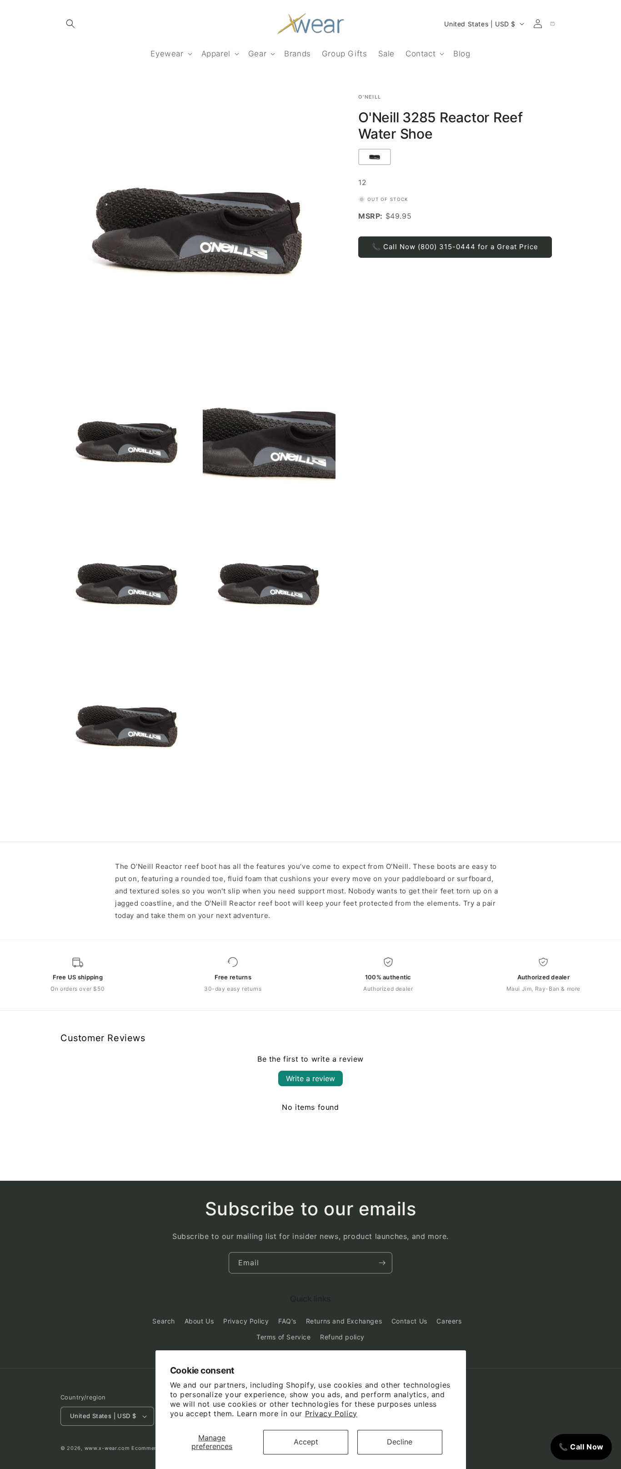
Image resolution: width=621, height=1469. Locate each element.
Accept (306, 1441)
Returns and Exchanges (344, 1321)
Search (163, 1321)
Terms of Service (283, 1337)
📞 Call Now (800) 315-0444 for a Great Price (455, 246)
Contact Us (409, 1321)
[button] (70, 24)
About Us (199, 1321)
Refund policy (342, 1337)
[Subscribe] (382, 1262)
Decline (399, 1441)
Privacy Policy (331, 1413)
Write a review (310, 1078)
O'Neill (369, 97)
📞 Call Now (581, 1446)
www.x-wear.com (107, 1448)
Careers (448, 1321)
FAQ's (287, 1321)
